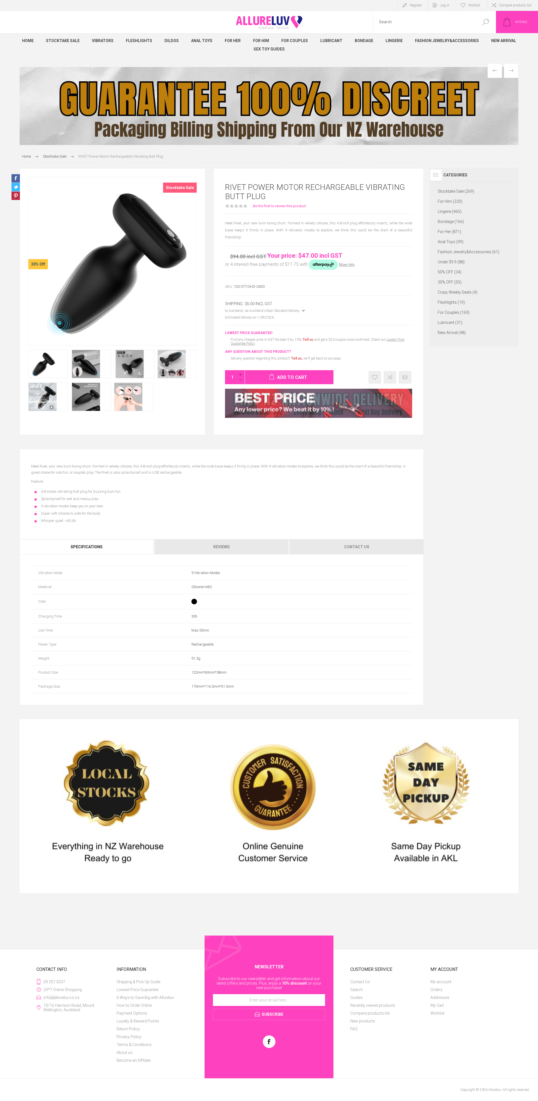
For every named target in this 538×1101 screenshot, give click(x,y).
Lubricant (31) (450, 322)
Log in (444, 5)
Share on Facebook (15, 178)
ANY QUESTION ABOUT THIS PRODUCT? (258, 352)
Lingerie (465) (450, 211)
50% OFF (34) (450, 272)
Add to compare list (390, 377)
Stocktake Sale (180, 187)
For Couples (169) (454, 312)
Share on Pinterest (15, 196)
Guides (356, 997)
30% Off (38, 264)
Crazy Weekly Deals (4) (457, 292)
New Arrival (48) (452, 332)
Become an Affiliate (133, 1060)
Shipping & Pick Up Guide (138, 982)
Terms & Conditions (134, 1044)
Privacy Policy (129, 1037)
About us (125, 1052)
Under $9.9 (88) (451, 262)
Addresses (439, 997)
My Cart (437, 1005)
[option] (269, 106)
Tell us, (297, 358)
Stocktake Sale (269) (456, 191)
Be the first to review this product (279, 206)
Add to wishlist (374, 377)
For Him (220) (450, 201)
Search (485, 22)
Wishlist (437, 1013)
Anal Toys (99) (450, 241)
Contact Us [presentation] (356, 547)
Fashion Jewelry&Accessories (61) (468, 252)
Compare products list (515, 5)
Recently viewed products (372, 1005)
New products (362, 1021)
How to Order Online (134, 1005)
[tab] (87, 546)
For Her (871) (449, 231)
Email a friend (405, 377)
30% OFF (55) (450, 282)
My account (440, 982)
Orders (436, 989)
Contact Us (360, 982)
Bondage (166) (451, 221)
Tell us (308, 340)
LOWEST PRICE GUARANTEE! (248, 333)
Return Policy (128, 1029)
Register (416, 5)
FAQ (354, 1029)
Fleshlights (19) (451, 302)
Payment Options (132, 1013)
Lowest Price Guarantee (137, 989)
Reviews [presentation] (221, 547)
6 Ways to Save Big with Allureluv (145, 997)
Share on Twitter (15, 187)
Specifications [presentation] (87, 547)
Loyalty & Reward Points (138, 1021)
